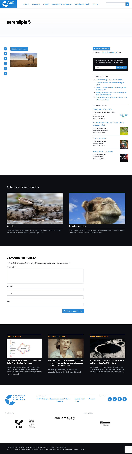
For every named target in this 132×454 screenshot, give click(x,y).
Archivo (39, 399)
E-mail (9, 294)
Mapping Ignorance (99, 336)
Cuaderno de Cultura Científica (21, 449)
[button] (5, 48)
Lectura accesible (19, 49)
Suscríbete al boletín (79, 400)
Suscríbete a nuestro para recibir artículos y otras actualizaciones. (110, 62)
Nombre (10, 286)
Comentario (11, 267)
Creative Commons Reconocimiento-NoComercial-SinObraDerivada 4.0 (64, 449)
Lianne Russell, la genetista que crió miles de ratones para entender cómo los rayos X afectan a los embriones (65, 363)
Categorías (46, 399)
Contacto (92, 399)
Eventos (53, 399)
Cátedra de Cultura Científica (62, 400)
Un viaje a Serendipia (77, 226)
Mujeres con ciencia (57, 336)
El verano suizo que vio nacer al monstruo (109, 80)
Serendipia (11, 226)
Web (8, 301)
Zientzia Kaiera (14, 336)
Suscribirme (121, 67)
